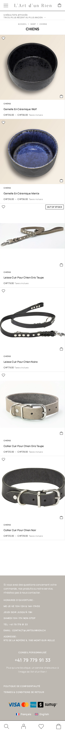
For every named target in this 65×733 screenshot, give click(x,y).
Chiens (7, 103)
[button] (61, 349)
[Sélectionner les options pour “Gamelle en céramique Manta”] (61, 180)
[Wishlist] (41, 727)
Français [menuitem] (26, 714)
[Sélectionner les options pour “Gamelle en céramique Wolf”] (61, 96)
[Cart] (59, 5)
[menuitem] (23, 714)
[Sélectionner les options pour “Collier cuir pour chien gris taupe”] (61, 433)
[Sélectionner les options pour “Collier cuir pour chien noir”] (61, 517)
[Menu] (6, 5)
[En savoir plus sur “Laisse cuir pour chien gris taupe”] (61, 264)
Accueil (22, 24)
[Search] (6, 726)
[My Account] (23, 726)
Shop (33, 24)
